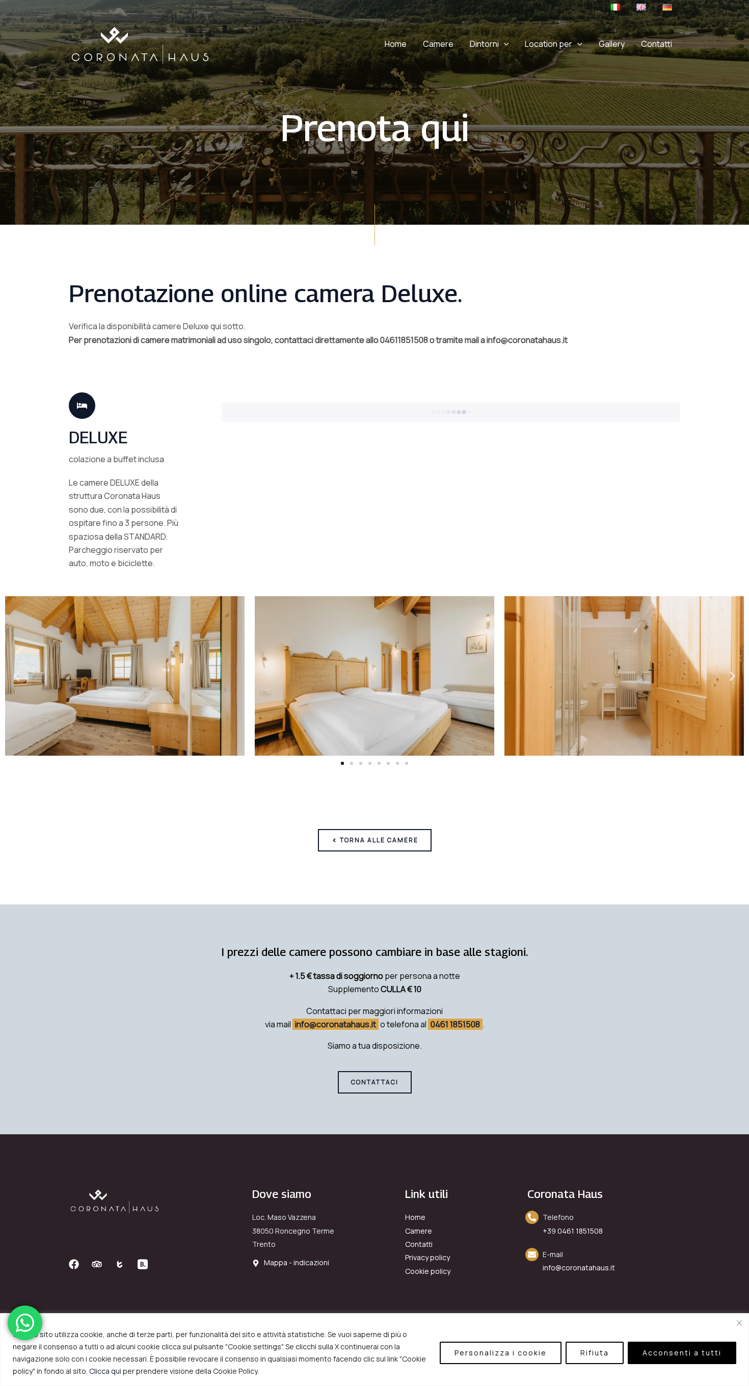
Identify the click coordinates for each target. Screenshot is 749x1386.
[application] (504, 44)
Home (396, 43)
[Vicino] (739, 1322)
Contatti (656, 43)
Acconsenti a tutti (682, 1352)
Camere (438, 43)
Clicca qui (105, 1371)
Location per (548, 43)
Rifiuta (594, 1352)
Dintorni (484, 43)
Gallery (612, 43)
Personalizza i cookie (500, 1352)
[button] (16, 676)
